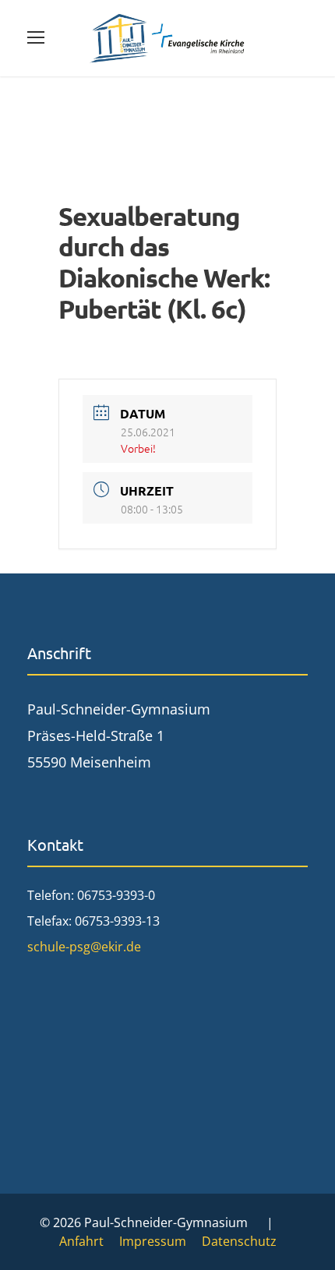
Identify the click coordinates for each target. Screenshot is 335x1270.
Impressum (152, 1241)
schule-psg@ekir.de (84, 946)
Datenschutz (239, 1241)
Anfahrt (81, 1241)
